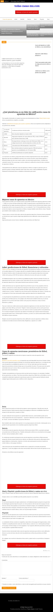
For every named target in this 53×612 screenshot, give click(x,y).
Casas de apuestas (7, 19)
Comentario (4, 560)
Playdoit (42, 19)
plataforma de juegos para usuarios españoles (19, 123)
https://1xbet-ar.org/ (45, 118)
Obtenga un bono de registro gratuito (27, 12)
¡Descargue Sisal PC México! (17, 1)
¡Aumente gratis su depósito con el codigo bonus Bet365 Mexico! (32, 34)
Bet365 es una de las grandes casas (11, 360)
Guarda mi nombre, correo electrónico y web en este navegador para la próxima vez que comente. (27, 584)
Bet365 (22, 19)
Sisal (48, 19)
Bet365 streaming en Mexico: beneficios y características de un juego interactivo (12, 31)
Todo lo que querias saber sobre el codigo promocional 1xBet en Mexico (43, 64)
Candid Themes (39, 609)
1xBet (15, 19)
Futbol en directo (14, 600)
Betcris (29, 19)
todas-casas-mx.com (27, 6)
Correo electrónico (24, 578)
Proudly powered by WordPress (18, 609)
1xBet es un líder (6, 269)
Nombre (4, 578)
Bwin (35, 19)
